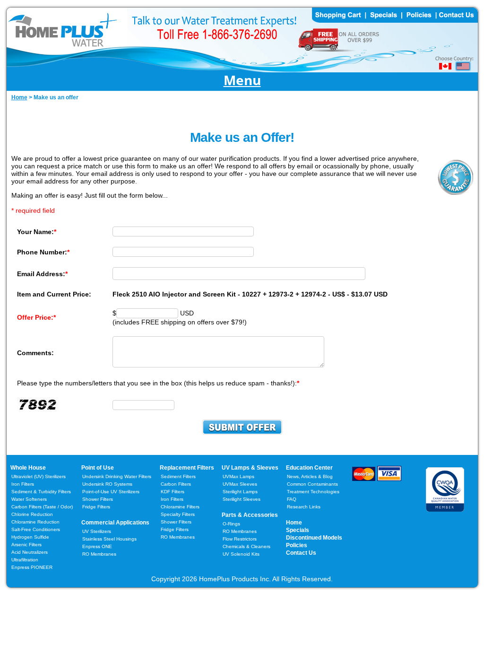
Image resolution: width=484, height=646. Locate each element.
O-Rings (231, 523)
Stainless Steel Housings (109, 538)
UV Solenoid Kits (241, 554)
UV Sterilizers (96, 531)
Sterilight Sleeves (241, 499)
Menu (242, 80)
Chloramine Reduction (35, 521)
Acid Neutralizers (29, 552)
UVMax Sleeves (240, 484)
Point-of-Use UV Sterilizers (110, 491)
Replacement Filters (187, 467)
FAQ (291, 499)
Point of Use (97, 467)
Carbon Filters (42, 506)
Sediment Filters (178, 476)
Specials (297, 530)
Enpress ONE (97, 546)
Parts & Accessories (250, 515)
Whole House (28, 467)
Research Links (303, 506)
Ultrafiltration (24, 559)
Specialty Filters (178, 514)
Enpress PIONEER (31, 567)
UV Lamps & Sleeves (250, 467)
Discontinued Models (314, 537)
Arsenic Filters (26, 544)
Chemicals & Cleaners (246, 546)
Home (294, 522)
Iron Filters (22, 484)
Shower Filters (97, 499)
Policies (296, 545)
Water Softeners (29, 499)
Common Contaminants (312, 484)
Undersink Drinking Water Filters (116, 476)
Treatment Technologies (313, 491)
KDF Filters (172, 491)
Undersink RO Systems (107, 484)
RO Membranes (99, 554)
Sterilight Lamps (240, 491)
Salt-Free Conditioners (35, 529)
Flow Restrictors (240, 538)
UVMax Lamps (238, 476)
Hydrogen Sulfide (30, 537)
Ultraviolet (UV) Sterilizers (38, 476)
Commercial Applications (115, 522)
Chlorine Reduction (32, 514)
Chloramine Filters (180, 506)
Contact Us (301, 553)
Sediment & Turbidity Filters (41, 491)
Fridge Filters (96, 506)
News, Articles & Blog (310, 476)
